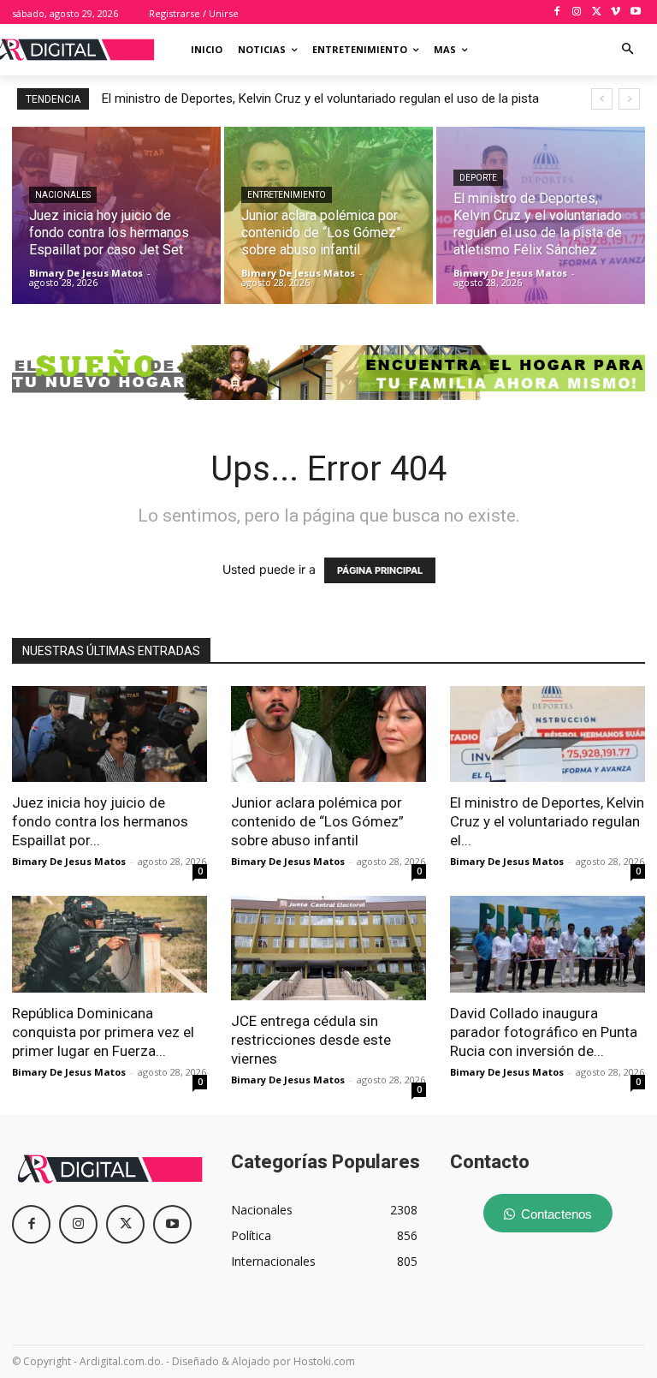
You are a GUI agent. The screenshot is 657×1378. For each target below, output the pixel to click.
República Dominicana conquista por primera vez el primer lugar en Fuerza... (103, 1032)
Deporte (478, 177)
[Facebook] (557, 12)
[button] (628, 50)
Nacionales (63, 195)
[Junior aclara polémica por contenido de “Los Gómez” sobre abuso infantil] (328, 215)
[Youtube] (635, 12)
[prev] (602, 99)
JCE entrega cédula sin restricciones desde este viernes (311, 1039)
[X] (597, 12)
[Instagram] (577, 12)
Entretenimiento (286, 195)
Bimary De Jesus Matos (69, 861)
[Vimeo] (615, 12)
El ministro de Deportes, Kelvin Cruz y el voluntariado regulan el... (547, 821)
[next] (629, 99)
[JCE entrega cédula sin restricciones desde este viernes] (328, 948)
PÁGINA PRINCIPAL (380, 570)
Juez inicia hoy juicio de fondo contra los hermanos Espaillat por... (100, 821)
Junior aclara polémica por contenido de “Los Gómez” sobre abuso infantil (317, 821)
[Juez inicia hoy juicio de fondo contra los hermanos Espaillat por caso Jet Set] (116, 215)
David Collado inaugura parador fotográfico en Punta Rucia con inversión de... (543, 1032)
